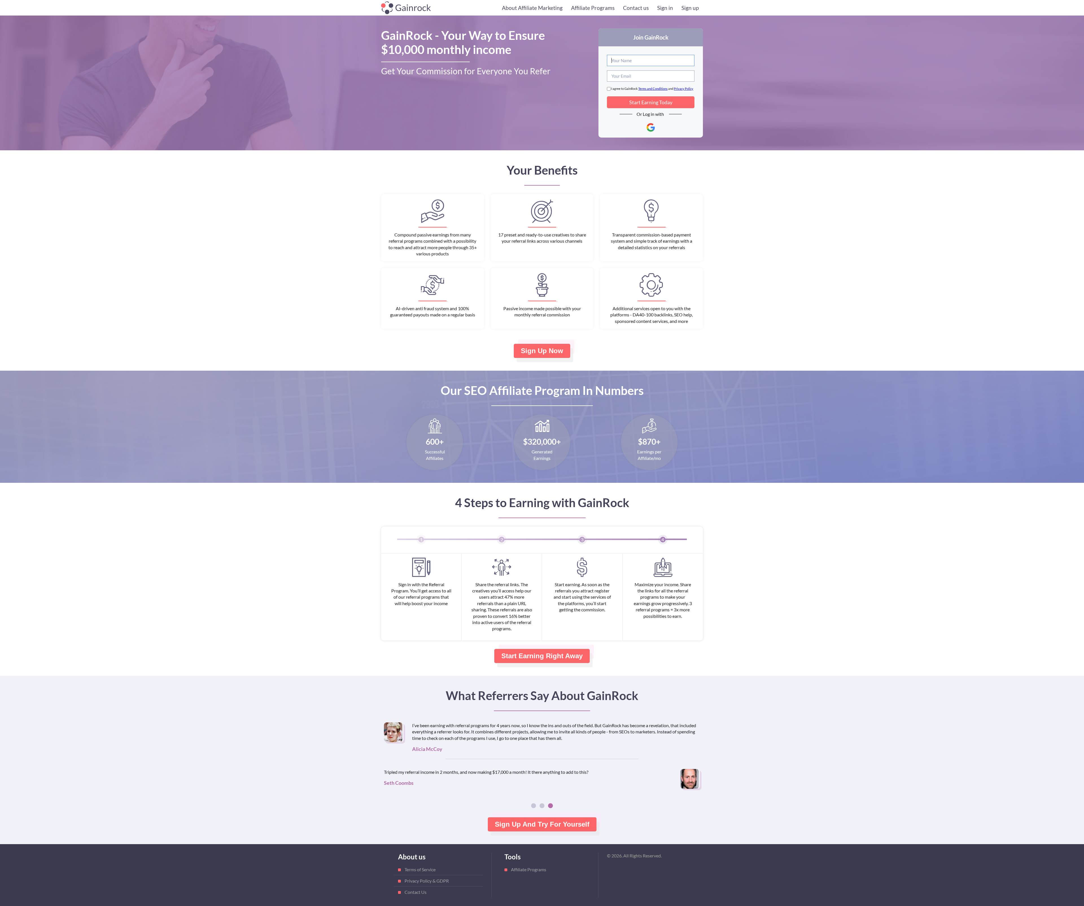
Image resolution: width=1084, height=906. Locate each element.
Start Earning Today (650, 102)
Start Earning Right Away (542, 656)
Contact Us (416, 892)
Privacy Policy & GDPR (427, 880)
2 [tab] (542, 806)
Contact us (636, 8)
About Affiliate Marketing (532, 8)
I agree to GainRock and (652, 88)
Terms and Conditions (653, 88)
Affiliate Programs (593, 8)
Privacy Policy (683, 88)
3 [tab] (550, 806)
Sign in (665, 8)
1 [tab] (533, 806)
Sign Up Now (542, 351)
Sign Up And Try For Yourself (542, 824)
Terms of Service (420, 869)
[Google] (650, 127)
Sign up (690, 8)
